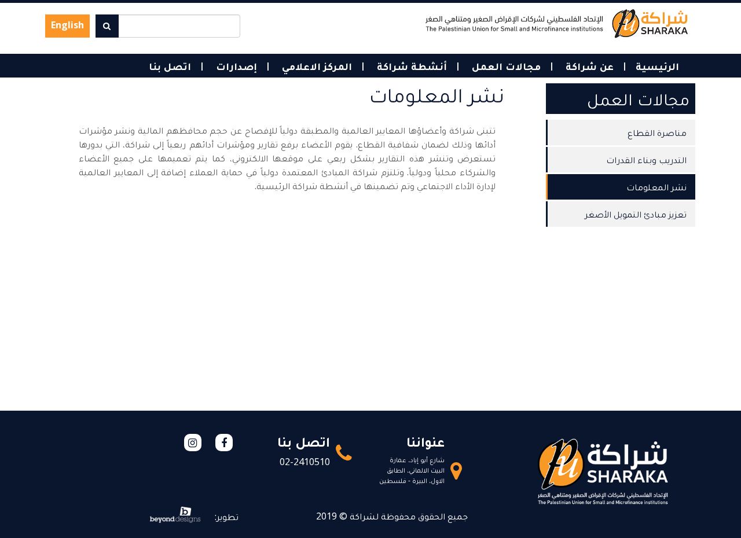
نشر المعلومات (656, 186)
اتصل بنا (170, 66)
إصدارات (235, 66)
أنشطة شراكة (410, 66)
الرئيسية (657, 66)
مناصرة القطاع (657, 132)
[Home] (556, 22)
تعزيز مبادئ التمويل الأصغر (636, 214)
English (67, 25)
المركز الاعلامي (315, 66)
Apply (107, 26)
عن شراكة (588, 66)
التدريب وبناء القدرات (646, 159)
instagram (192, 442)
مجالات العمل (505, 66)
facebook (224, 442)
